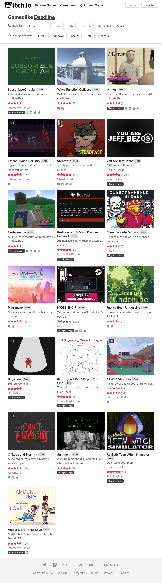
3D (45, 26)
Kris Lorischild (116, 169)
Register (150, 5)
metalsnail (113, 241)
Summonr (64, 454)
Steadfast (64, 161)
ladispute (13, 316)
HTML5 (41, 35)
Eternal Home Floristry (24, 161)
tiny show (15, 379)
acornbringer (16, 463)
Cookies (124, 572)
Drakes (61, 169)
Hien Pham (64, 391)
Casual (57, 26)
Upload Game (93, 5)
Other (33, 26)
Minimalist (104, 26)
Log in (132, 5)
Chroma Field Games (70, 463)
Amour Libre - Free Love (25, 529)
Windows (58, 35)
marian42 (63, 98)
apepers (62, 245)
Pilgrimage (15, 307)
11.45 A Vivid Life (119, 379)
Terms (94, 572)
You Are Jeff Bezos (120, 161)
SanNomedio (17, 232)
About (67, 565)
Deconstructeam (18, 169)
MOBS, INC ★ (67, 307)
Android (103, 35)
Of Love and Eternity (22, 454)
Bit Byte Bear (16, 98)
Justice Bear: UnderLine (123, 307)
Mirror (111, 89)
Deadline (44, 17)
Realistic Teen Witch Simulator (128, 454)
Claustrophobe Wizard (123, 232)
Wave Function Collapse (74, 89)
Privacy (108, 572)
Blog (92, 565)
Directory (79, 572)
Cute (70, 26)
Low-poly (85, 26)
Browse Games (45, 5)
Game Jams (68, 5)
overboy (62, 316)
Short (120, 26)
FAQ (80, 565)
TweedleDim (15, 538)
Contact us (110, 565)
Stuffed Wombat (18, 383)
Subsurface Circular (22, 89)
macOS (74, 35)
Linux (88, 35)
